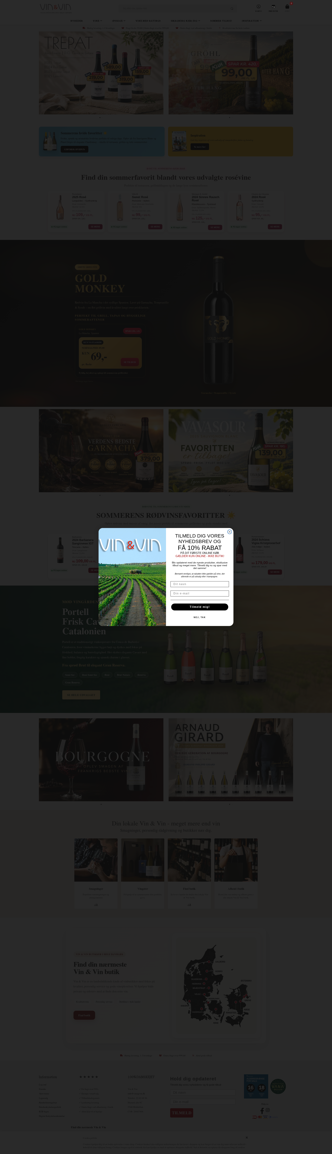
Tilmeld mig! (200, 606)
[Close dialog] (230, 532)
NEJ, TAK (200, 617)
